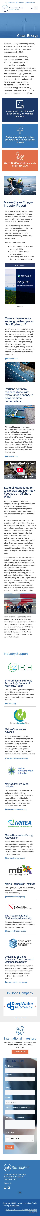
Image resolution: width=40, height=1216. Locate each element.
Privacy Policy (14, 1206)
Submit (9, 1147)
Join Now (21, 2)
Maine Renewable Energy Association (19, 836)
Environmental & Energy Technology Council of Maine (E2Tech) (18, 683)
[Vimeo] (8, 1187)
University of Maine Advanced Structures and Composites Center (19, 959)
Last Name (8, 1083)
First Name (8, 1074)
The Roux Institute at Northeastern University (18, 917)
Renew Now (31, 2)
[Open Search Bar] (32, 8)
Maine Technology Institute (20, 883)
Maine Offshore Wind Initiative (16, 785)
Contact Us (11, 2)
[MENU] (36, 8)
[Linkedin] (5, 1187)
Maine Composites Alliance (15, 730)
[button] (5, 1007)
